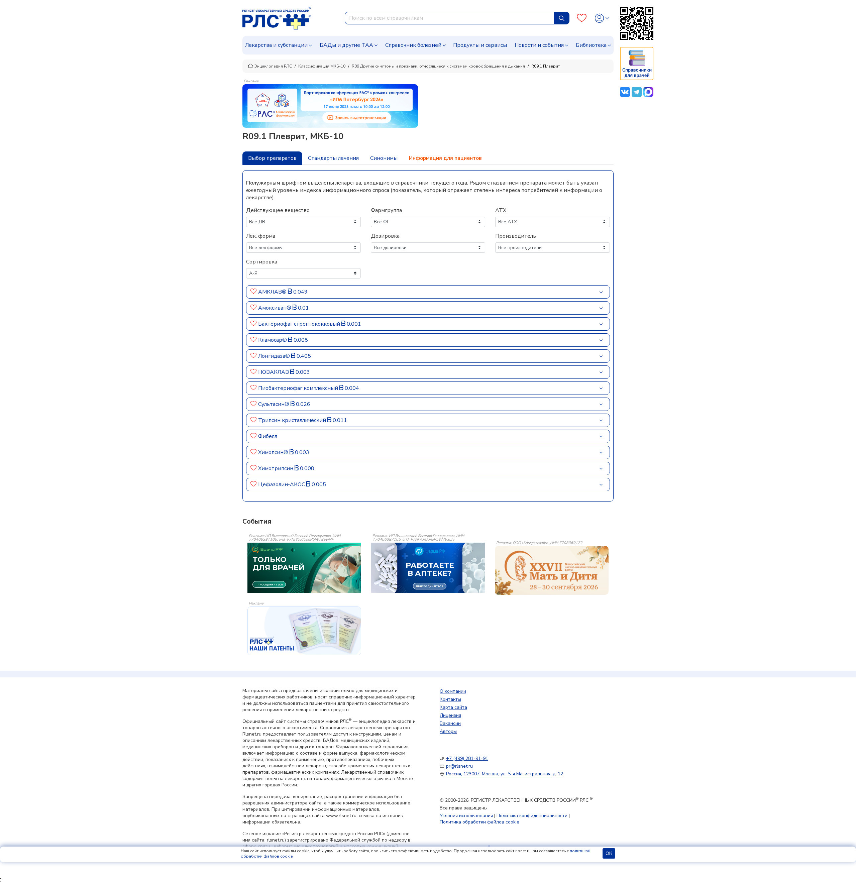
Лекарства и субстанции (276, 45)
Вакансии (450, 723)
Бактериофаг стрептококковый (299, 324)
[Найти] (561, 18)
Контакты (450, 699)
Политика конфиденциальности (532, 815)
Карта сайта (453, 707)
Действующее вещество (278, 210)
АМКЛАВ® (273, 292)
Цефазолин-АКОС (282, 484)
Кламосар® (273, 340)
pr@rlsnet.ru (459, 766)
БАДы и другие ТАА (346, 45)
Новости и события (539, 45)
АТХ (500, 210)
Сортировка (261, 261)
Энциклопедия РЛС (273, 66)
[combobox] (449, 18)
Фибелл (267, 436)
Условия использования (466, 815)
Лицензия (450, 715)
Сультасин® (274, 404)
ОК (609, 853)
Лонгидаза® (274, 356)
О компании (453, 691)
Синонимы (384, 158)
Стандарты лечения (333, 158)
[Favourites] (582, 18)
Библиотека (591, 45)
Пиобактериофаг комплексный (298, 388)
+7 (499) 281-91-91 (467, 758)
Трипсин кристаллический (292, 420)
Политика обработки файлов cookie (479, 822)
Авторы (448, 731)
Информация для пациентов (445, 158)
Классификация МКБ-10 (321, 66)
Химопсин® (274, 452)
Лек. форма (260, 236)
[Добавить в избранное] (253, 292)
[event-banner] (552, 570)
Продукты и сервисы (480, 45)
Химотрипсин (276, 468)
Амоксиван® (275, 308)
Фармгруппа (386, 210)
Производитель (515, 236)
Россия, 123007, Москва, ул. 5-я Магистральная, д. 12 (504, 774)
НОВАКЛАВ (274, 372)
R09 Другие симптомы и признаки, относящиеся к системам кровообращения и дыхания (438, 66)
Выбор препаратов (272, 158)
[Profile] (602, 18)
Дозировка (385, 236)
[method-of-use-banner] (330, 105)
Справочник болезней (413, 45)
